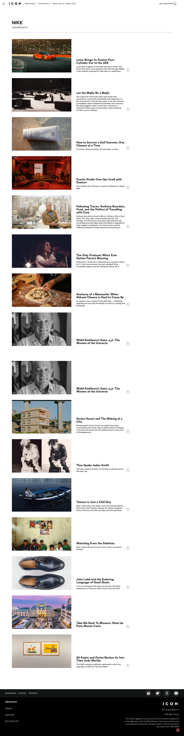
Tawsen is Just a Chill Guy (93, 502)
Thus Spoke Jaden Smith (92, 465)
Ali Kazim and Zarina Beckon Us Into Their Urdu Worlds (100, 659)
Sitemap (8, 708)
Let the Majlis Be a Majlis (93, 92)
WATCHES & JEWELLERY (64, 4)
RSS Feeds (33, 693)
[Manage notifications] (178, 730)
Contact (22, 693)
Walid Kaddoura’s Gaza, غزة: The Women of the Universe (98, 342)
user (174, 3)
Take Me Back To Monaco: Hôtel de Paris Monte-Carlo (99, 624)
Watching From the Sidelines (95, 543)
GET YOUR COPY (166, 3)
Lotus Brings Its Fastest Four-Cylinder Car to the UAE (95, 61)
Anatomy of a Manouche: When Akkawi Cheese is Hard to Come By (100, 296)
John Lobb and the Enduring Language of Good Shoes (95, 581)
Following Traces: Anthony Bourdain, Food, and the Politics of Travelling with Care (100, 209)
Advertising (10, 693)
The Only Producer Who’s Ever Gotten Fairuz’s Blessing (96, 257)
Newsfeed (30, 4)
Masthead (9, 715)
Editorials (44, 4)
